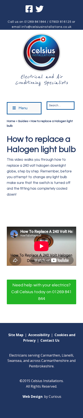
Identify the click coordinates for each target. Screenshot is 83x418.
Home (11, 121)
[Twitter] (40, 9)
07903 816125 (60, 21)
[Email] (52, 9)
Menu (23, 108)
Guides (23, 121)
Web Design (33, 396)
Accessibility (39, 335)
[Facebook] (30, 9)
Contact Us (49, 340)
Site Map (15, 335)
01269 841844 (35, 21)
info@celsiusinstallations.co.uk (46, 26)
